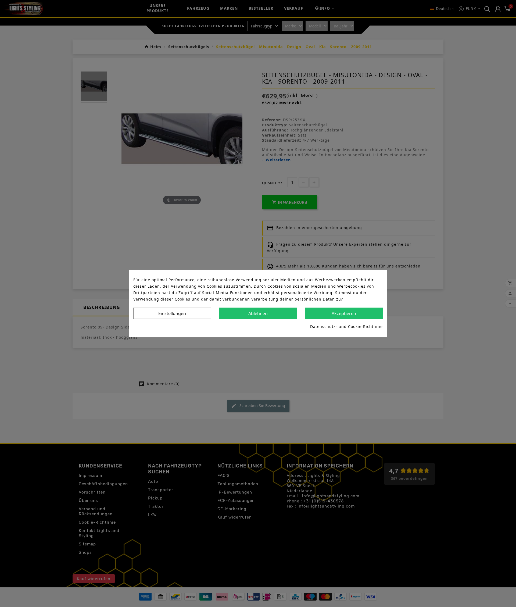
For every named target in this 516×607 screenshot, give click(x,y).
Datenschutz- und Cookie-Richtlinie (346, 326)
